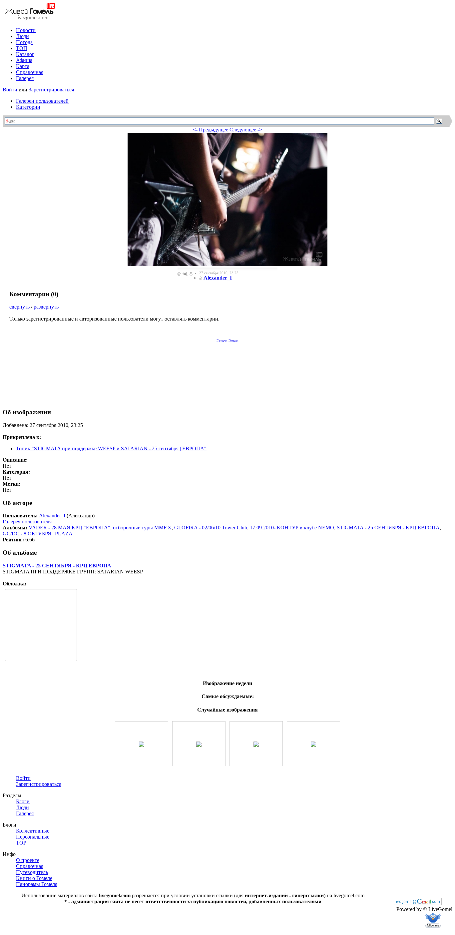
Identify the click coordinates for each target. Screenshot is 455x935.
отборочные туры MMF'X (142, 527)
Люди (22, 36)
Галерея (25, 78)
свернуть (19, 307)
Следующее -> (245, 129)
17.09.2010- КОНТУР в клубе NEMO (292, 527)
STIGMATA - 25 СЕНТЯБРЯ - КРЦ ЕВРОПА (388, 527)
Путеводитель (32, 872)
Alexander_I (218, 278)
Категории (28, 107)
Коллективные (32, 831)
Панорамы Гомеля (36, 884)
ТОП (21, 48)
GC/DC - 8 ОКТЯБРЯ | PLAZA (38, 533)
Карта (22, 66)
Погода (24, 42)
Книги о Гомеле (34, 878)
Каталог (25, 54)
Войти (10, 89)
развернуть (46, 307)
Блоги (23, 801)
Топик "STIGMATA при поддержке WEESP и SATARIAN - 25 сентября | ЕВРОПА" (111, 448)
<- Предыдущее (210, 129)
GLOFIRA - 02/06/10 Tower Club (210, 527)
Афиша (24, 60)
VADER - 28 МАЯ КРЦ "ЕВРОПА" (69, 527)
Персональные (32, 837)
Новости (26, 30)
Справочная (29, 72)
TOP (21, 843)
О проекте (27, 860)
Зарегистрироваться (51, 89)
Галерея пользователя (27, 521)
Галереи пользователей (42, 101)
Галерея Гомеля (227, 340)
